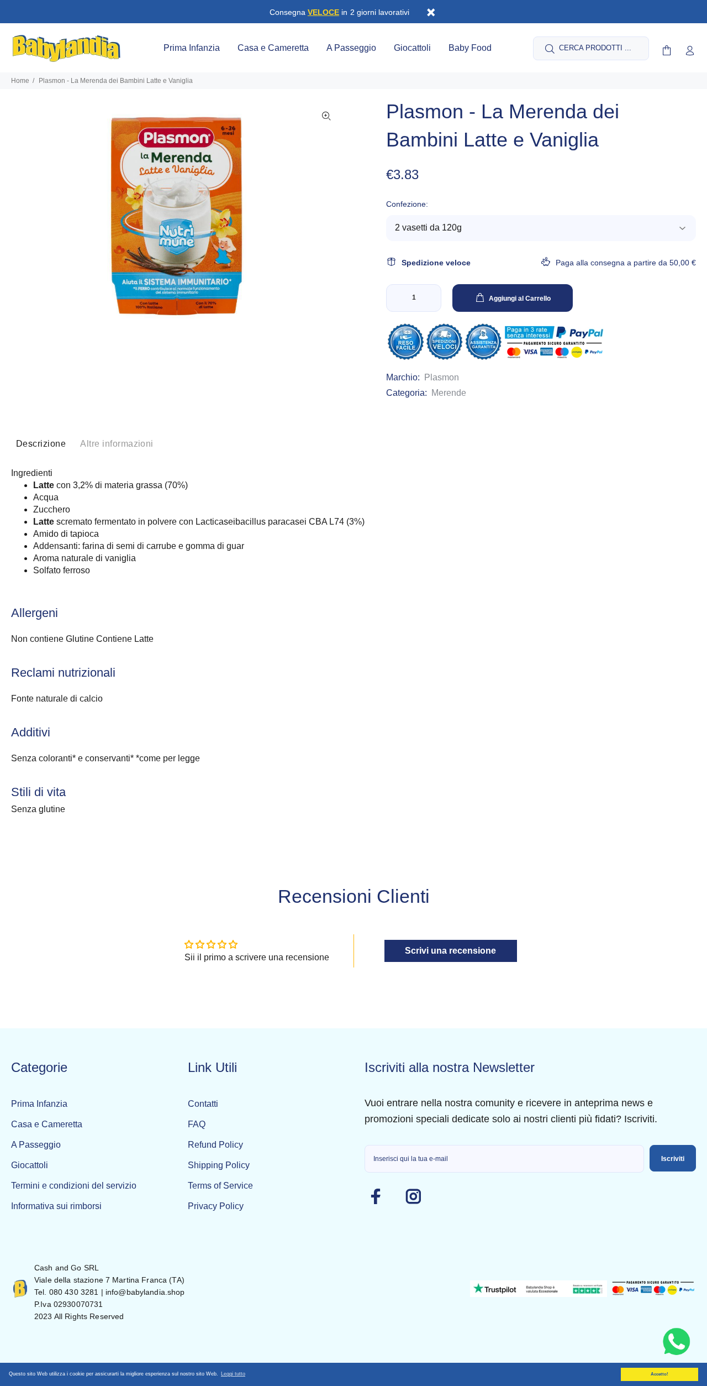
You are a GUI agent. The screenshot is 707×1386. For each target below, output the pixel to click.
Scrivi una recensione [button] (450, 950)
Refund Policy (215, 1144)
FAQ (196, 1124)
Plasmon (441, 377)
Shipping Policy (219, 1165)
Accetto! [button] (659, 1374)
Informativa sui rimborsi (56, 1206)
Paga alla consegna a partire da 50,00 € (626, 262)
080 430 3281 (74, 1292)
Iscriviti (672, 1159)
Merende (448, 393)
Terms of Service (220, 1185)
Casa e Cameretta (46, 1124)
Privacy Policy (216, 1206)
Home (20, 81)
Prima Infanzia (39, 1103)
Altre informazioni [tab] (117, 443)
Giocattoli (29, 1165)
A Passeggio (36, 1144)
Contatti (203, 1103)
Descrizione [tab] (41, 443)
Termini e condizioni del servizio (73, 1185)
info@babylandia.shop (145, 1292)
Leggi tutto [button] (233, 1374)
